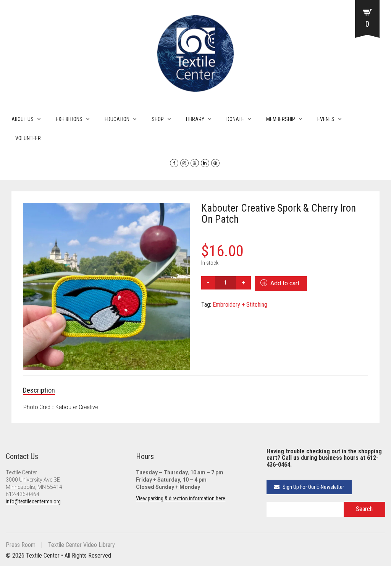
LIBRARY (195, 119)
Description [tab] (39, 390)
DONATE (235, 119)
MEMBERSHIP (280, 119)
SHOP (158, 119)
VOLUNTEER (28, 138)
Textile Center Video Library (81, 544)
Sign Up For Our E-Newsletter (312, 487)
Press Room (21, 544)
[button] (180, 212)
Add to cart (284, 283)
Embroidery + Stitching (240, 304)
